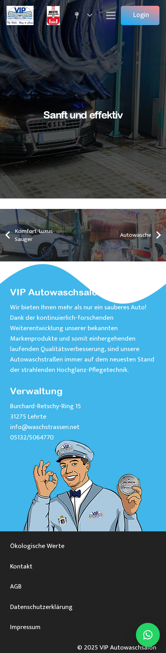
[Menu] (111, 15)
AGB (16, 586)
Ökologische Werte (37, 546)
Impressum (25, 627)
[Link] (20, 15)
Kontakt (21, 566)
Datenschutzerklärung (41, 607)
